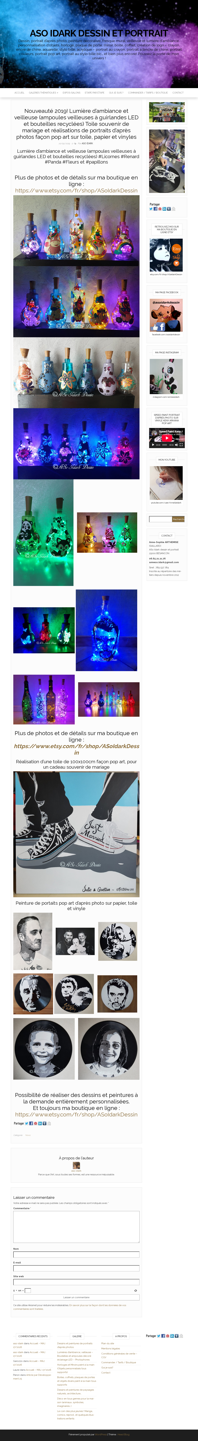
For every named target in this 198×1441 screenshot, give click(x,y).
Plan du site (107, 1343)
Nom (16, 1248)
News (27, 1135)
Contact (178, 92)
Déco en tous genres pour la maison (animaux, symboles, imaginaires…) (75, 1402)
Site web (18, 1276)
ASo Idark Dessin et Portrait (99, 33)
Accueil (19, 92)
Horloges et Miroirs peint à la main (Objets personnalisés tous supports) (75, 1368)
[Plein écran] (181, 444)
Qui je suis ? (116, 92)
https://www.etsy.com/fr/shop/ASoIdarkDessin (76, 190)
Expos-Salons (71, 92)
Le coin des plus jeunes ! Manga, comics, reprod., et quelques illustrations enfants (75, 1415)
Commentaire (22, 1208)
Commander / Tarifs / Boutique (148, 92)
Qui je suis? (107, 1367)
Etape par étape (94, 92)
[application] (167, 438)
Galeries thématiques (43, 92)
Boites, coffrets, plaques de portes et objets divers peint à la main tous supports (76, 1381)
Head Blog (123, 1434)
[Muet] (176, 444)
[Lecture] (153, 444)
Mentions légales (110, 1348)
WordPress (101, 1434)
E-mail (17, 1262)
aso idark (87, 143)
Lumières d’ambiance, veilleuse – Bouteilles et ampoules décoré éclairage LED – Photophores (75, 1356)
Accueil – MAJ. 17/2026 (38, 1370)
